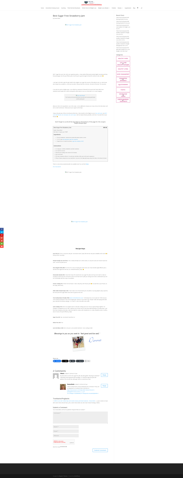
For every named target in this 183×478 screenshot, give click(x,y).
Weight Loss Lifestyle (103, 8)
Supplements (128, 8)
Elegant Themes (63, 476)
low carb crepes (72, 115)
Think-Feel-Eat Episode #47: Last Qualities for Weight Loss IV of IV (123, 27)
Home (42, 8)
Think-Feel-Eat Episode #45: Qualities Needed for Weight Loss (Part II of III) (122, 38)
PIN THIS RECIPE (57, 166)
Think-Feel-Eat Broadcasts (73, 8)
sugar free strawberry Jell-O (78, 141)
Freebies (114, 8)
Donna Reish (57, 18)
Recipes (119, 8)
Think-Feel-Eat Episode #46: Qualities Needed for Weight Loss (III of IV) (122, 32)
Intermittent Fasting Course (52, 8)
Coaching (63, 8)
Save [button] (104, 127)
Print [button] (106, 127)
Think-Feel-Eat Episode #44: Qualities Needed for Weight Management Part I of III (122, 43)
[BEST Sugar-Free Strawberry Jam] (80, 47)
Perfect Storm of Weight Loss (89, 8)
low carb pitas (65, 115)
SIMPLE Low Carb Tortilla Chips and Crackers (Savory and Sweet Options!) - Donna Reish (74, 401)
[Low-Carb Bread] (80, 95)
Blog (134, 8)
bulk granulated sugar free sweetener (70, 139)
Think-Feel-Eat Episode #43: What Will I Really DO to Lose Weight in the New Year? (123, 49)
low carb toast (99, 113)
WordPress (77, 476)
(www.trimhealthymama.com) (76, 298)
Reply (104, 375)
